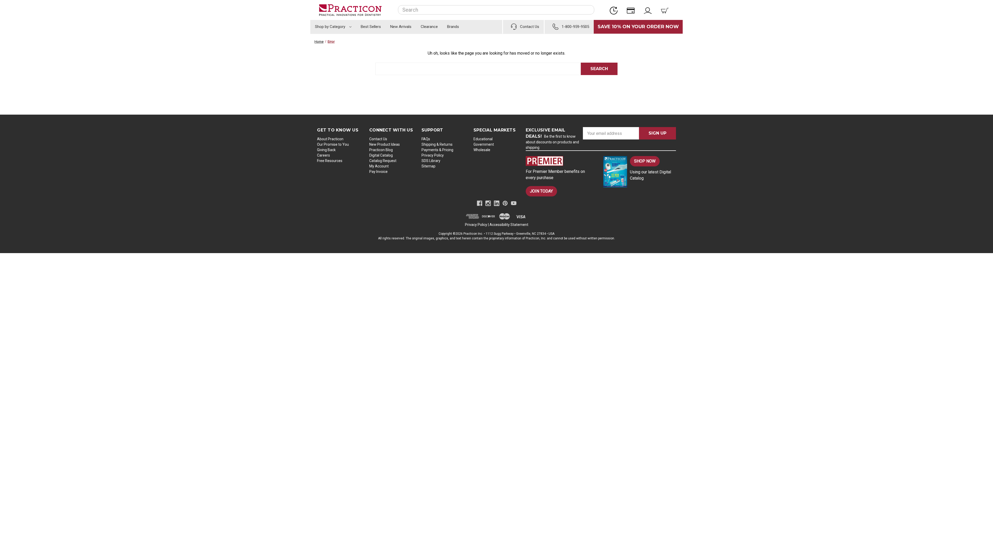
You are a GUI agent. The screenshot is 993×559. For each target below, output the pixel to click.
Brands (453, 26)
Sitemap (428, 166)
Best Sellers (371, 26)
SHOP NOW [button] (645, 161)
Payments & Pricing (437, 150)
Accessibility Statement (509, 225)
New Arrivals (400, 26)
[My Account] (649, 10)
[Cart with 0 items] (666, 10)
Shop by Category (330, 26)
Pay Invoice (378, 172)
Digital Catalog (381, 155)
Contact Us (378, 139)
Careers (323, 155)
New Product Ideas (384, 144)
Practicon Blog (381, 150)
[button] (560, 161)
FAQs (426, 139)
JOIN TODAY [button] (541, 191)
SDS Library (431, 161)
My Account (379, 166)
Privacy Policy (433, 155)
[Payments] (632, 10)
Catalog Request (382, 161)
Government (483, 144)
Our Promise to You (333, 144)
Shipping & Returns (437, 144)
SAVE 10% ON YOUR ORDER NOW (638, 27)
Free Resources (329, 161)
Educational (483, 139)
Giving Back (326, 150)
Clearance (429, 26)
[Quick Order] (615, 10)
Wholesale (481, 150)
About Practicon (330, 139)
